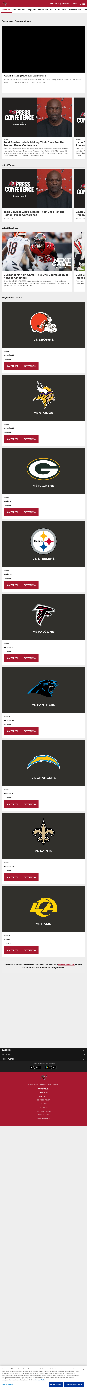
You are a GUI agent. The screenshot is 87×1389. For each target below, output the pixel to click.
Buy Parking (30, 366)
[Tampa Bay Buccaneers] (43, 1078)
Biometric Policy (43, 1100)
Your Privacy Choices (43, 1111)
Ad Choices (43, 1107)
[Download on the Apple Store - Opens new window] (35, 1068)
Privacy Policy (43, 1089)
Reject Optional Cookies (74, 1384)
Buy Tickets (12, 366)
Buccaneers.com (66, 964)
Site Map (44, 1103)
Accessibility (43, 1096)
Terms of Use (43, 1092)
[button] (43, 53)
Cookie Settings (43, 1114)
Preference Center (43, 1118)
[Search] (80, 3)
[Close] (83, 1369)
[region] (43, 1377)
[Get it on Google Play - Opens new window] (51, 1068)
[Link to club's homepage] (4, 2)
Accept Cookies (55, 1384)
